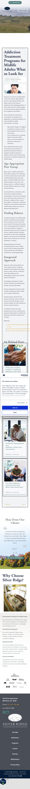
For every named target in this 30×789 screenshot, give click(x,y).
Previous (7, 504)
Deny (15, 412)
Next (23, 504)
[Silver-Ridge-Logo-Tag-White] (15, 714)
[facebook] (4, 712)
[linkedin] (7, 712)
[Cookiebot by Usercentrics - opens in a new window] (21, 375)
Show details (21, 402)
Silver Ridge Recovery (12, 772)
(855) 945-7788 (11, 704)
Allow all (15, 407)
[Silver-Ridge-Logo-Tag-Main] (7, 7)
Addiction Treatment (15, 79)
